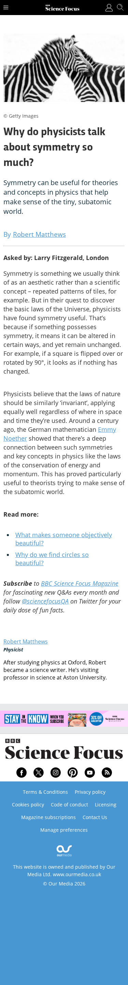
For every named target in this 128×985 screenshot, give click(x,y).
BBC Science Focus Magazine (79, 583)
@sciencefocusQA (45, 601)
